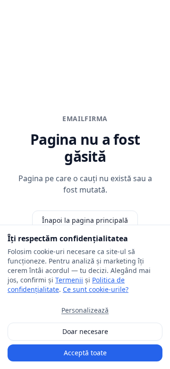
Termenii (69, 279)
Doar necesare (85, 331)
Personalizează (85, 310)
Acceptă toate (85, 352)
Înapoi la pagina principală (85, 220)
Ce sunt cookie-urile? (95, 289)
